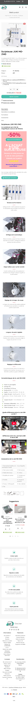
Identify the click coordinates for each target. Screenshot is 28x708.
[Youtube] (16, 629)
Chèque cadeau (7, 663)
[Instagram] (14, 629)
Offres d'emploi (7, 668)
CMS (14, 700)
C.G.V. (7, 647)
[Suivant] (24, 46)
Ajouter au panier (14, 96)
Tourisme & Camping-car (7, 678)
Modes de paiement (20, 639)
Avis (2, 120)
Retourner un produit (7, 641)
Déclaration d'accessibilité (7, 651)
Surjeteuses (20, 15)
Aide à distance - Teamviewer (7, 654)
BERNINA (8, 516)
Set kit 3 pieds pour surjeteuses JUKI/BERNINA (7, 521)
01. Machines (14, 15)
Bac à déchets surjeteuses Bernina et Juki (20, 520)
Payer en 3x (20, 641)
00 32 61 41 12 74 (10, 1)
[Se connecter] (23, 7)
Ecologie (7, 670)
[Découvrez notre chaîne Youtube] (23, 1)
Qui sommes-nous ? (7, 662)
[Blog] (18, 629)
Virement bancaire (20, 637)
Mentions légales (7, 642)
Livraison (7, 637)
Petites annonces (7, 675)
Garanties (7, 639)
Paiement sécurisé (20, 642)
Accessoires (4, 117)
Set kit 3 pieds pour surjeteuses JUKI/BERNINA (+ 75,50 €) (14, 80)
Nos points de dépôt (7, 672)
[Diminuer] (11, 89)
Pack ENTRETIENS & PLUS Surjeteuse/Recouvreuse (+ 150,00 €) (14, 83)
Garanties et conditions (8, 112)
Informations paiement (20, 635)
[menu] (19, 6)
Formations (4, 115)
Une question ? (7, 635)
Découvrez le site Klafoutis (14, 139)
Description (4, 109)
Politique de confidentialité (7, 645)
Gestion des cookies (7, 649)
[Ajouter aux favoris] (9, 529)
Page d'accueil (8, 15)
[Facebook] (9, 629)
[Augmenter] (17, 89)
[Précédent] (22, 46)
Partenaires (7, 674)
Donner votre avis (7, 64)
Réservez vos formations (7, 666)
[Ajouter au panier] (5, 529)
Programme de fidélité (20, 644)
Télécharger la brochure (10, 177)
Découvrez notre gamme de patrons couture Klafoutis (14, 165)
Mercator (15, 690)
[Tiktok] (12, 629)
